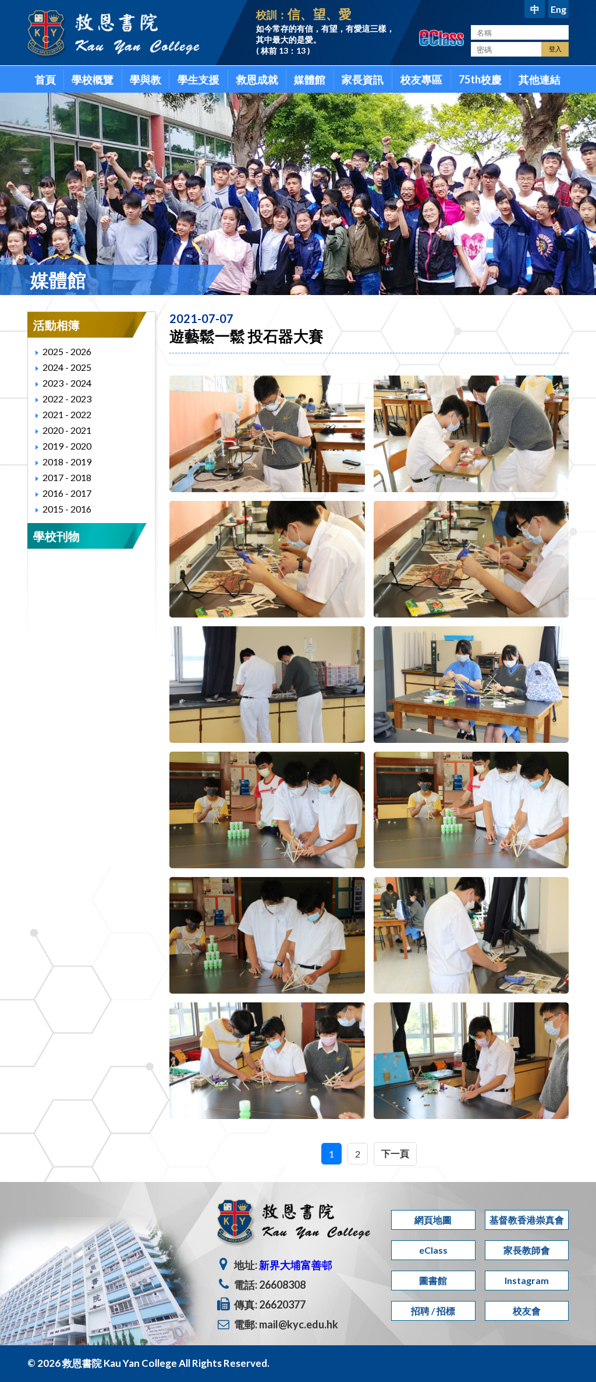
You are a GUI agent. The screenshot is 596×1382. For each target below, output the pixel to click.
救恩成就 (257, 79)
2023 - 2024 (66, 382)
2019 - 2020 (66, 445)
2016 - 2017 (66, 493)
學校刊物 (56, 536)
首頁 (45, 79)
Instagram (527, 1280)
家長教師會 (526, 1249)
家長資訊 (363, 79)
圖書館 (433, 1280)
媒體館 (309, 79)
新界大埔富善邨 (295, 1264)
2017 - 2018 (66, 477)
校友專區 (421, 79)
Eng (558, 9)
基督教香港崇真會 (526, 1219)
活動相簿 (56, 325)
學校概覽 (92, 79)
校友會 (527, 1310)
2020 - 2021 (66, 430)
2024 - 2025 (66, 367)
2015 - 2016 (66, 508)
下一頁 (395, 1153)
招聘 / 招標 (433, 1310)
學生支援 (198, 79)
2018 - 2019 (66, 461)
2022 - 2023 (66, 398)
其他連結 (539, 79)
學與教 (145, 79)
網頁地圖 (433, 1219)
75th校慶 (480, 79)
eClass (433, 1249)
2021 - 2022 (66, 414)
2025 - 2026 (66, 351)
